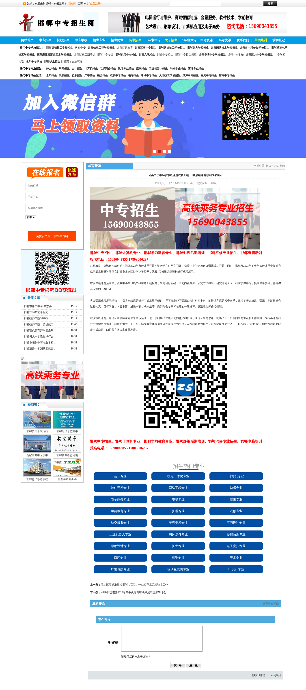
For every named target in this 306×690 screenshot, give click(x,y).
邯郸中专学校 (236, 54)
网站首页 (27, 40)
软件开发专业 (120, 488)
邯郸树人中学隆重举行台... (40, 336)
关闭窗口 (258, 675)
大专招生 (171, 40)
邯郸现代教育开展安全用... (40, 330)
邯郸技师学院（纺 (37, 431)
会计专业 (120, 476)
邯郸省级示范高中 (67, 431)
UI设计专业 (236, 569)
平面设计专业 (236, 522)
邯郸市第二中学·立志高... (39, 306)
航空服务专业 (120, 522)
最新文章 (34, 297)
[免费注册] (95, 3)
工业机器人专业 (120, 534)
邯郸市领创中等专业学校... (40, 342)
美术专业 (236, 557)
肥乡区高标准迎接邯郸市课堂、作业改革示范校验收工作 (134, 584)
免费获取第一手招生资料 (52, 236)
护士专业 (178, 546)
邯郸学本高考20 (67, 479)
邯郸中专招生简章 (186, 54)
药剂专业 (178, 557)
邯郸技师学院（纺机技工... (40, 324)
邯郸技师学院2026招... (37, 318)
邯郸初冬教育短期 (67, 455)
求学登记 (278, 40)
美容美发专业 (178, 522)
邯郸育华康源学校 (37, 479)
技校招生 (63, 40)
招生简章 (117, 40)
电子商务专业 (120, 499)
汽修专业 (236, 511)
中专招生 (45, 40)
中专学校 (81, 40)
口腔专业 (120, 557)
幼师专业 (236, 488)
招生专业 (99, 40)
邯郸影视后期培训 (84, 54)
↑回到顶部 (275, 675)
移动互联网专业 (178, 569)
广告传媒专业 (120, 569)
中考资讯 (206, 40)
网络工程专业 (178, 488)
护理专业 (178, 511)
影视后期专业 (236, 534)
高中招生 (135, 40)
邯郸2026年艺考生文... (37, 312)
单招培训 (260, 40)
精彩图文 (34, 405)
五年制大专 (189, 40)
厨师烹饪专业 (178, 534)
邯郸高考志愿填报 (71, 61)
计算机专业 (236, 476)
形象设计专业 (120, 546)
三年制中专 (153, 40)
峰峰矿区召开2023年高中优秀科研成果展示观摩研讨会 (133, 592)
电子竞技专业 (236, 546)
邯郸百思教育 (125, 47)
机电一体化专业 (178, 476)
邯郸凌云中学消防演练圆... (40, 348)
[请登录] (73, 3)
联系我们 (243, 40)
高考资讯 (225, 40)
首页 (268, 165)
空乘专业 (236, 499)
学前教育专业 (120, 511)
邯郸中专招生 (165, 54)
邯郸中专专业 (105, 54)
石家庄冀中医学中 (37, 455)
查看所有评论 (271, 603)
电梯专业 (178, 499)
